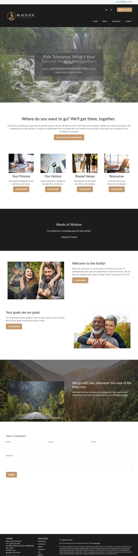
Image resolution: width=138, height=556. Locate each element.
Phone (93, 441)
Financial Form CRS (67, 540)
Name (8, 441)
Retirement (42, 541)
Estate (40, 547)
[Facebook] (111, 10)
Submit (11, 474)
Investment (42, 544)
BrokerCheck (96, 543)
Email (51, 441)
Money (40, 555)
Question (9, 455)
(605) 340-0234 (16, 541)
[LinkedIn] (106, 10)
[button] (95, 21)
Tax (39, 552)
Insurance (41, 549)
